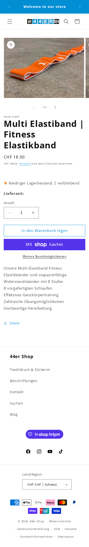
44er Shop (37, 521)
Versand (24, 163)
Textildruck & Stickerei (30, 369)
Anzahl (9, 203)
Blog (14, 414)
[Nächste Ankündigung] (79, 6)
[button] (9, 21)
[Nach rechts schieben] (55, 107)
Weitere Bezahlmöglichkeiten (45, 256)
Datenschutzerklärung (33, 529)
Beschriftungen (23, 380)
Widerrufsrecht (60, 521)
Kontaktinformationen (36, 536)
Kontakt (16, 391)
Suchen (16, 403)
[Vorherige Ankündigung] (9, 6)
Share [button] (14, 323)
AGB (57, 529)
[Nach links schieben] (33, 107)
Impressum (65, 536)
